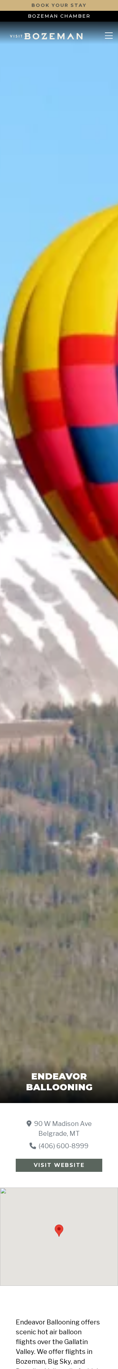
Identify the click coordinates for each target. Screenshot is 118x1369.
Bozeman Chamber (59, 16)
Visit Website (59, 1165)
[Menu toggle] (109, 36)
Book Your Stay (59, 5)
